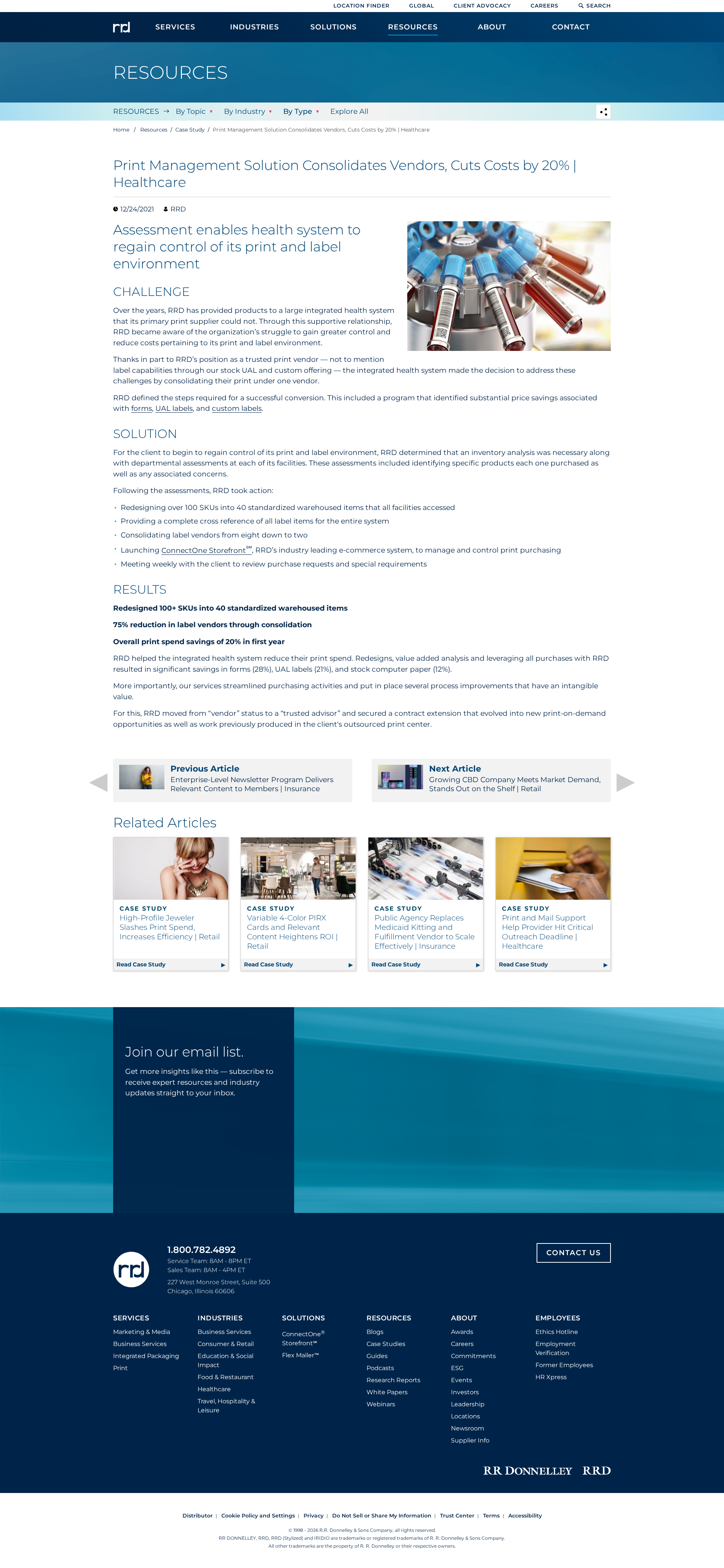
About (464, 1318)
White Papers (387, 1392)
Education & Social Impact (225, 1360)
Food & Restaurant (226, 1377)
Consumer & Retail (226, 1344)
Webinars (381, 1404)
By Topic (191, 111)
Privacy (314, 1515)
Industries (220, 1318)
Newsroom (467, 1428)
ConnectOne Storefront (206, 550)
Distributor (198, 1515)
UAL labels (174, 408)
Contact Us (573, 1252)
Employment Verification (555, 1348)
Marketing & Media (141, 1331)
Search (598, 6)
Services (131, 1318)
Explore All (349, 111)
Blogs (375, 1331)
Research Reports (393, 1380)
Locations (465, 1416)
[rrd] (121, 27)
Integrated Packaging (146, 1356)
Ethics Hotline (556, 1331)
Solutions (303, 1318)
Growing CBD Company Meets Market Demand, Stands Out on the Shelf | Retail (515, 778)
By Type (297, 111)
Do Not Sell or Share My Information (381, 1515)
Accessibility (525, 1515)
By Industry (244, 111)
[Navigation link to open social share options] (603, 112)
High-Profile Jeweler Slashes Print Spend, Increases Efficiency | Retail (170, 927)
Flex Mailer (300, 1355)
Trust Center (457, 1515)
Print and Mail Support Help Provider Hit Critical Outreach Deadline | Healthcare (547, 932)
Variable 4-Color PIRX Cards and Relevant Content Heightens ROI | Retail (292, 932)
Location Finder (361, 6)
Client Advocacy (482, 6)
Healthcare (214, 1389)
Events (461, 1380)
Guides (377, 1356)
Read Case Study (172, 964)
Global (421, 6)
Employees (557, 1318)
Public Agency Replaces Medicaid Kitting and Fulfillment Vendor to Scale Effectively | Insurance (424, 932)
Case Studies (386, 1344)
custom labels (237, 408)
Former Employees (564, 1365)
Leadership (468, 1404)
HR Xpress (551, 1377)
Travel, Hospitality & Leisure (226, 1406)
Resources (136, 111)
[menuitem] (175, 31)
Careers (544, 6)
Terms (491, 1515)
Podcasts (380, 1368)
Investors (465, 1392)
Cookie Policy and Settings (258, 1515)
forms (141, 408)
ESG (457, 1368)
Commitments (473, 1356)
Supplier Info (470, 1440)
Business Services (140, 1344)
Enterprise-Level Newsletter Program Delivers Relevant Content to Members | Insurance (251, 778)
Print (120, 1368)
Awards (462, 1331)
